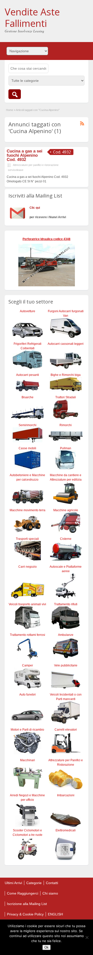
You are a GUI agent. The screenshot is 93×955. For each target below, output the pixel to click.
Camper (27, 665)
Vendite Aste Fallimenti (32, 17)
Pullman (65, 448)
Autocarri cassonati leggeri (66, 344)
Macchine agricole (65, 510)
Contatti (52, 883)
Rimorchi (66, 425)
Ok (46, 947)
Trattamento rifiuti (65, 604)
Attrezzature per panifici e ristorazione (36, 164)
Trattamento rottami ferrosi (27, 635)
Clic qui (35, 207)
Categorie (34, 883)
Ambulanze (65, 635)
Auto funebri (27, 694)
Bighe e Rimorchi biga (66, 375)
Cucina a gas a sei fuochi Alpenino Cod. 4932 (24, 155)
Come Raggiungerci (22, 893)
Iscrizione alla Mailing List (27, 904)
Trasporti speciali (27, 539)
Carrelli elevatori (66, 729)
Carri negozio (27, 566)
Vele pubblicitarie (65, 665)
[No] (86, 937)
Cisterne (65, 539)
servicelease (15, 169)
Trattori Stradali (65, 397)
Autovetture (27, 311)
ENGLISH (55, 914)
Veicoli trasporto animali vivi (27, 604)
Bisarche (27, 397)
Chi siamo (50, 893)
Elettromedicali (66, 830)
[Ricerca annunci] (14, 94)
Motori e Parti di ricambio (27, 729)
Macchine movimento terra (27, 510)
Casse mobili (27, 448)
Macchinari (27, 760)
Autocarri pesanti (27, 375)
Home (9, 109)
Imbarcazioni (65, 795)
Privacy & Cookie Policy (25, 914)
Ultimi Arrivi (13, 883)
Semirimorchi (27, 425)
